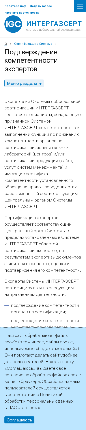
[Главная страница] (5, 44)
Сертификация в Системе (33, 44)
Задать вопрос (41, 6)
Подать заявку (15, 6)
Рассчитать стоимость (21, 12)
